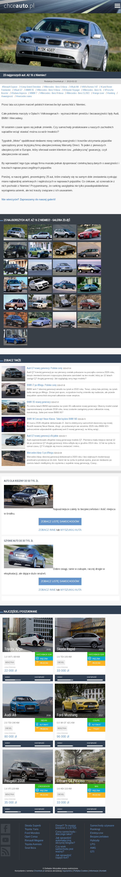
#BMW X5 (29, 90)
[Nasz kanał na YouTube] (5, 844)
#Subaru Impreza (19, 93)
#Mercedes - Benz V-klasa (48, 90)
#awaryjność (7, 96)
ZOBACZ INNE (47, 529)
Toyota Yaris (31, 829)
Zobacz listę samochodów (60, 521)
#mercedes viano (24, 96)
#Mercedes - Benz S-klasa (55, 87)
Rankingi (95, 829)
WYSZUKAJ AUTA (70, 529)
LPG (92, 844)
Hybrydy (94, 840)
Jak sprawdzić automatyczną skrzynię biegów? (65, 840)
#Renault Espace (9, 87)
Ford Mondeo (32, 833)
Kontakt (103, 871)
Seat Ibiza (30, 847)
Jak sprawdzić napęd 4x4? (63, 856)
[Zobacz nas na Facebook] (5, 833)
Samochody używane (102, 825)
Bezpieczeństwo (99, 836)
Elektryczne (96, 833)
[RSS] (5, 856)
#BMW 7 (33, 93)
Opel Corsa (31, 836)
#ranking (111, 93)
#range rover (98, 93)
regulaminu (67, 871)
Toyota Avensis (33, 844)
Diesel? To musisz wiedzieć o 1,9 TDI (65, 826)
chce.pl (19, 4)
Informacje (93, 871)
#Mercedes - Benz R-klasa (51, 93)
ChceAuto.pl (39, 871)
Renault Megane (34, 840)
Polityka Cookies (81, 871)
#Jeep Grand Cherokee (30, 87)
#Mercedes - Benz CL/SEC (78, 93)
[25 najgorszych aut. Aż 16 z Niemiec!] (15, 240)
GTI (92, 851)
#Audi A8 (74, 87)
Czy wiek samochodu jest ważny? (64, 849)
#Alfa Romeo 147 (90, 87)
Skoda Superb (33, 825)
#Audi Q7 (18, 90)
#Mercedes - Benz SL (92, 90)
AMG (93, 847)
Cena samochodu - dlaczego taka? (66, 833)
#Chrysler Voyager (71, 90)
